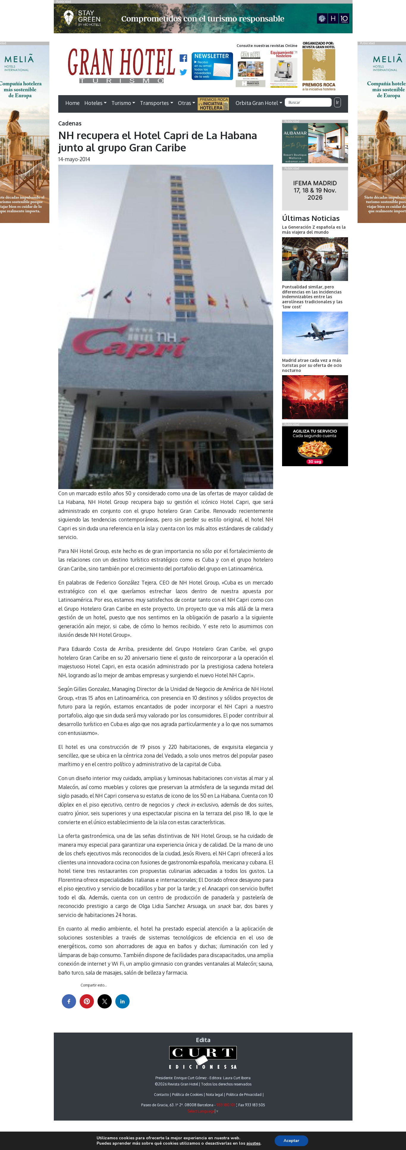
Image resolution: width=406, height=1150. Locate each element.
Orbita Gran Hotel (257, 103)
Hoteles (93, 103)
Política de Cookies (187, 1094)
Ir (337, 102)
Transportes (154, 103)
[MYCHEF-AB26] (315, 447)
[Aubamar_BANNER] (315, 144)
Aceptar (291, 1140)
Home (72, 103)
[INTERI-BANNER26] (315, 191)
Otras (184, 103)
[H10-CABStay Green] (203, 20)
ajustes (253, 1143)
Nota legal (214, 1094)
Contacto (161, 1094)
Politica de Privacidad (244, 1094)
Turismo (121, 103)
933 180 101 (225, 1105)
